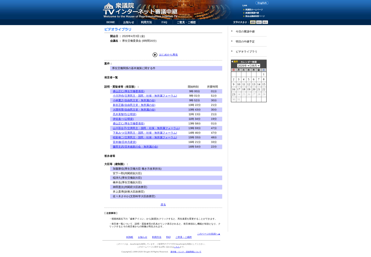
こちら (177, 247)
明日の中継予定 (245, 41)
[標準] (253, 23)
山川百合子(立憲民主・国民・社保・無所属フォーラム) (146, 128)
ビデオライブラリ (246, 51)
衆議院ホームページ (254, 9)
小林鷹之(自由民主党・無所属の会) (134, 100)
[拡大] (259, 23)
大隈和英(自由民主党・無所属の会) (134, 109)
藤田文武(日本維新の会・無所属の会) (135, 146)
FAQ (164, 22)
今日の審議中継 (245, 31)
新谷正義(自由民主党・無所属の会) (134, 105)
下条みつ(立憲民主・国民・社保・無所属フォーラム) (145, 132)
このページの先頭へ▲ (208, 233)
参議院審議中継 (252, 13)
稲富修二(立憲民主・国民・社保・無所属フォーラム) (145, 137)
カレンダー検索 (249, 62)
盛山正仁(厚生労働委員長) (129, 91)
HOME (110, 22)
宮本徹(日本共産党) (124, 142)
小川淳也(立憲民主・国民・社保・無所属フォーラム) (145, 95)
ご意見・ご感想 (186, 22)
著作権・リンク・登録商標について (185, 252)
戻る (163, 204)
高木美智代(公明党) (124, 114)
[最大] (265, 23)
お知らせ (128, 22)
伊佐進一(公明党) (123, 118)
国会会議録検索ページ (255, 16)
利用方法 (146, 22)
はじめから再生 (168, 54)
